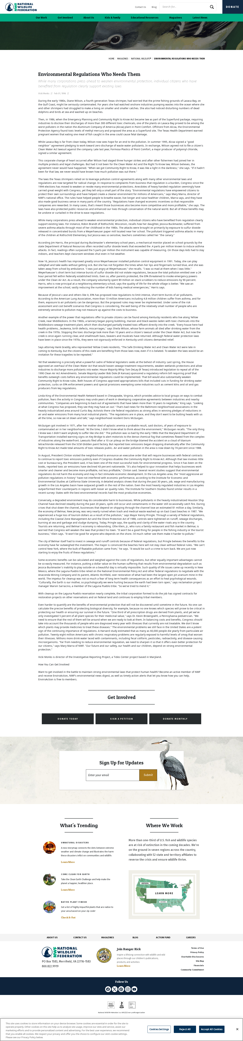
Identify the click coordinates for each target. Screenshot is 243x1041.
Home (111, 58)
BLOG (135, 937)
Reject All (185, 1029)
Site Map (200, 961)
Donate (232, 7)
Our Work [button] (41, 17)
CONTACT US (80, 937)
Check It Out (68, 917)
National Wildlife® (141, 58)
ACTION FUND (163, 937)
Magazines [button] (175, 17)
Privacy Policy (197, 952)
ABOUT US (52, 937)
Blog (154, 7)
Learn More (68, 862)
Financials (199, 965)
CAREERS (191, 937)
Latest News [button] (200, 17)
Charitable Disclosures (192, 957)
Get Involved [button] (65, 17)
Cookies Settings (159, 1029)
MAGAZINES (107, 937)
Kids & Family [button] (112, 17)
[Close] (237, 1029)
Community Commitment (192, 970)
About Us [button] (88, 17)
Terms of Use (197, 948)
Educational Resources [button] (145, 17)
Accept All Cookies (211, 1029)
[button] (148, 775)
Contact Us (140, 7)
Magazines (122, 58)
